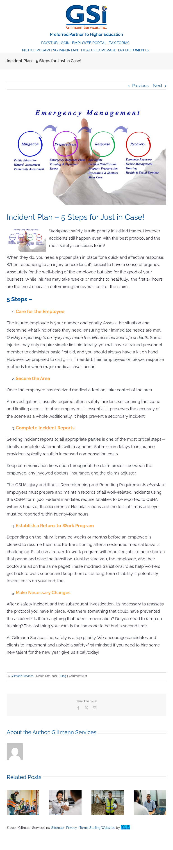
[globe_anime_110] (86, 6)
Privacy (71, 827)
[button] (10, 802)
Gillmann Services (22, 676)
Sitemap (57, 827)
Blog (63, 676)
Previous (140, 85)
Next (157, 85)
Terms (84, 827)
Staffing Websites (102, 827)
